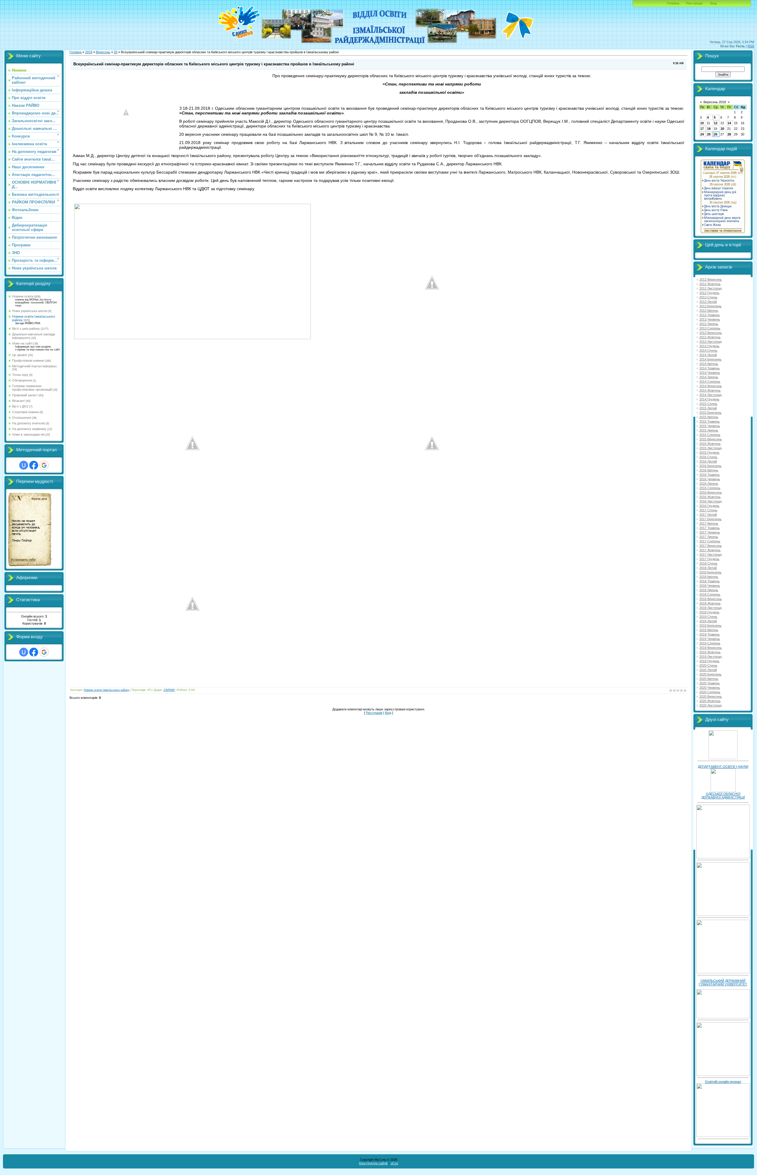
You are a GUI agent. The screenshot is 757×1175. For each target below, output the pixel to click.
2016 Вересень (710, 492)
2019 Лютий (708, 621)
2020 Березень (710, 674)
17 (702, 128)
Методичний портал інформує (34, 366)
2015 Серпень (709, 435)
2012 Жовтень (710, 284)
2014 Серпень (709, 381)
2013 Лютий (708, 301)
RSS (751, 46)
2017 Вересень (710, 545)
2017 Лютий (708, 514)
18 (709, 128)
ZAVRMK (169, 689)
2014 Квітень (708, 364)
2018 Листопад (710, 608)
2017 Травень (709, 528)
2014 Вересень (710, 386)
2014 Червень (709, 372)
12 (715, 123)
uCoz (394, 1163)
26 (115, 52)
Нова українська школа (29, 311)
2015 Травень (709, 421)
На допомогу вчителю (28, 423)
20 (722, 128)
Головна (673, 3)
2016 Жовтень (710, 497)
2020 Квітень (708, 679)
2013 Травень (709, 315)
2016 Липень (708, 483)
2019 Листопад (710, 656)
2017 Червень (709, 532)
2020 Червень (709, 687)
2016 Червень (709, 479)
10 (702, 123)
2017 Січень (708, 510)
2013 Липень (708, 324)
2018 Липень (708, 590)
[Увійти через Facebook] (33, 465)
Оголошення (21, 417)
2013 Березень (710, 306)
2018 (88, 52)
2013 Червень (709, 319)
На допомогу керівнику (29, 429)
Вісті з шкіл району (26, 328)
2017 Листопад (710, 554)
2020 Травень (709, 683)
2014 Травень (709, 368)
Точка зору (20, 374)
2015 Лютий (708, 408)
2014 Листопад (710, 395)
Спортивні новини (25, 412)
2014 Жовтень (710, 390)
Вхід (713, 3)
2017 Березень (710, 519)
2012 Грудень (709, 293)
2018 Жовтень (710, 603)
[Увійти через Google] (44, 465)
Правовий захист (25, 395)
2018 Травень (709, 581)
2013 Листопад (710, 341)
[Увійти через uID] (23, 465)
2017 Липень (708, 537)
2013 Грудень (709, 346)
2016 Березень (710, 466)
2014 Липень (708, 377)
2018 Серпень (709, 594)
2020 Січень (708, 665)
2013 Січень (708, 297)
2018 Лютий (708, 568)
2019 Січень (708, 616)
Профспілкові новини (28, 360)
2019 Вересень (710, 647)
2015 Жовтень (710, 443)
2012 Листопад (710, 288)
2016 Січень (708, 457)
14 (729, 123)
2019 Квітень (708, 630)
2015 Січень (708, 403)
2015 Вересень (710, 439)
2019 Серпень (709, 643)
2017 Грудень (709, 559)
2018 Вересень (710, 599)
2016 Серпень (709, 488)
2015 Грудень (709, 452)
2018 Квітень (708, 576)
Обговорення (22, 380)
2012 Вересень (710, 279)
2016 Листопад (710, 501)
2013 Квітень (708, 310)
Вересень (103, 52)
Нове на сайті (22, 343)
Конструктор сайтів (373, 1163)
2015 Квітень (708, 417)
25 (709, 134)
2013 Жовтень (710, 337)
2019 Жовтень (710, 652)
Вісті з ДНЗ (20, 406)
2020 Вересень (710, 696)
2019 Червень (709, 639)
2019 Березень (710, 625)
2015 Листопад (710, 448)
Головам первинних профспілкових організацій (32, 387)
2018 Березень (710, 572)
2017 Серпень (709, 541)
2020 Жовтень (710, 701)
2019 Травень (709, 634)
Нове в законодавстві (28, 434)
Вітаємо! (18, 401)
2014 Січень (708, 350)
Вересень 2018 (714, 102)
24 (702, 134)
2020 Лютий (708, 670)
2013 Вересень (710, 332)
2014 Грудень (709, 399)
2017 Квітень (708, 523)
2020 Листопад (710, 705)
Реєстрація (694, 3)
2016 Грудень (709, 506)
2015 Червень (709, 426)
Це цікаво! (19, 355)
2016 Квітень (708, 470)
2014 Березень (710, 359)
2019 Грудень (709, 661)
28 (729, 134)
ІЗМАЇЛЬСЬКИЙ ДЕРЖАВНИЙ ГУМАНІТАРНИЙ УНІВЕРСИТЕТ (723, 982)
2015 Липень (708, 430)
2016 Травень (709, 474)
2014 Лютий (708, 355)
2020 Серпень (709, 692)
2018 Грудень (709, 612)
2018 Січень (708, 563)
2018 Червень (709, 585)
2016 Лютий (708, 461)
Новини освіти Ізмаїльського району (107, 689)
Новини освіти (22, 296)
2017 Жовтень (710, 550)
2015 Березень (710, 412)
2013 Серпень (709, 328)
